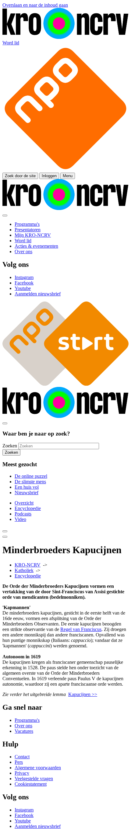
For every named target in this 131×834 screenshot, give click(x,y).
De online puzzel (31, 476)
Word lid (10, 42)
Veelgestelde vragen (34, 778)
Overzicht (24, 502)
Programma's (27, 720)
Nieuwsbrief (26, 492)
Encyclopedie (28, 508)
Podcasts (23, 513)
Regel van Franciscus (80, 629)
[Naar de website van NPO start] (65, 169)
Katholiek (24, 570)
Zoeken (9, 445)
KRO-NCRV (28, 564)
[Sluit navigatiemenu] (4, 215)
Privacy (22, 773)
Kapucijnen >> (82, 694)
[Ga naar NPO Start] (65, 384)
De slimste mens (30, 481)
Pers (19, 762)
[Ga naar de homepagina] (65, 37)
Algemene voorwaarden (38, 767)
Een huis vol (27, 487)
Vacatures (24, 731)
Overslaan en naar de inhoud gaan (35, 5)
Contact (22, 756)
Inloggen (49, 176)
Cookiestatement (31, 784)
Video (20, 519)
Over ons (23, 725)
